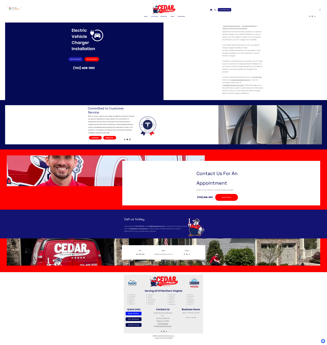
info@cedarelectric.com (156, 226)
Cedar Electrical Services (231, 26)
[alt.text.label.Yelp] (315, 16)
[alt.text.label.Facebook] (310, 16)
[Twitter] (127, 139)
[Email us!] (211, 10)
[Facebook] (125, 139)
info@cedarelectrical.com (240, 80)
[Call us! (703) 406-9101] (215, 10)
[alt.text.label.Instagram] (312, 16)
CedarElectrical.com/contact (233, 85)
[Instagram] (130, 139)
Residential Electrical (249, 26)
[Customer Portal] (320, 9)
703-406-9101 (257, 77)
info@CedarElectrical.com (163, 254)
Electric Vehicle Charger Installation (235, 28)
